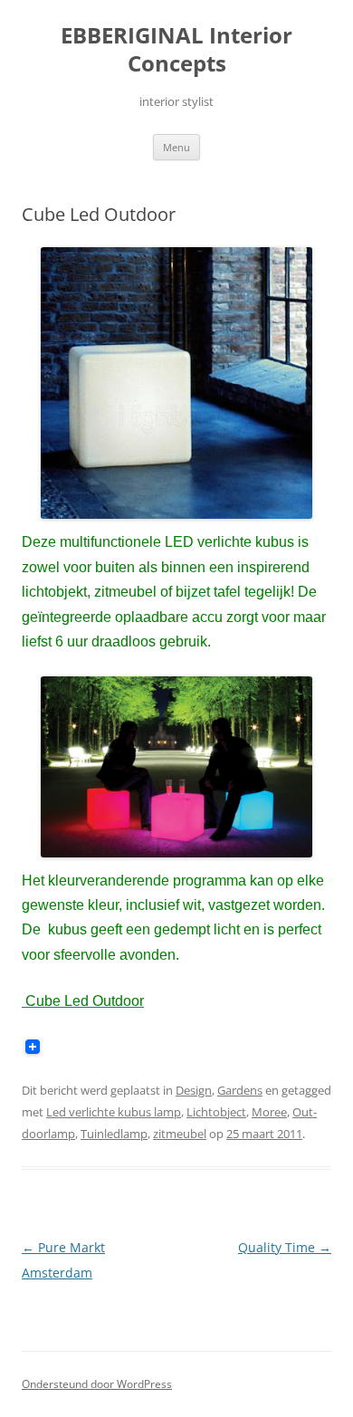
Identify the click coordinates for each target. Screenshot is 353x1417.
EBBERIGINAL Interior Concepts (176, 50)
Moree (269, 1112)
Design (194, 1090)
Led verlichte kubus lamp (113, 1112)
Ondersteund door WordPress (97, 1384)
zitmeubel (179, 1133)
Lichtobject (216, 1112)
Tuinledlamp (114, 1133)
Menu (176, 147)
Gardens (239, 1090)
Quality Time (284, 1247)
